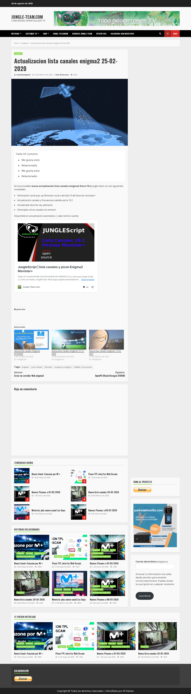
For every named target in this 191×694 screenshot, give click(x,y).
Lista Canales (37, 367)
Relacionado (29, 165)
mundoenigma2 (23, 75)
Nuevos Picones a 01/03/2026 (22, 494)
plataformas (40, 553)
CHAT (175, 33)
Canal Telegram (60, 33)
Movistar (48, 367)
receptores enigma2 (62, 367)
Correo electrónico (152, 561)
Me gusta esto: (31, 160)
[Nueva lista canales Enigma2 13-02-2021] (106, 340)
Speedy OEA (101, 33)
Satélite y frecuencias (83, 367)
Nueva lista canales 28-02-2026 (78, 494)
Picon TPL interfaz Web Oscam (78, 475)
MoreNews (112, 690)
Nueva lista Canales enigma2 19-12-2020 (68, 352)
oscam (66, 557)
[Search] (160, 33)
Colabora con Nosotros (122, 33)
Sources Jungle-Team (82, 33)
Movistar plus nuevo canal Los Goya (22, 512)
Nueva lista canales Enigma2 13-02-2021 (105, 352)
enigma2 (18, 54)
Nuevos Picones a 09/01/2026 (78, 512)
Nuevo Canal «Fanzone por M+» (22, 475)
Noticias (15, 33)
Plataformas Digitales (25, 557)
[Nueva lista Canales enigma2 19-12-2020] (69, 340)
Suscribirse (144, 595)
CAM (45, 33)
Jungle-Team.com (27, 17)
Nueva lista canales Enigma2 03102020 (27, 352)
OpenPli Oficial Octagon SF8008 (110, 374)
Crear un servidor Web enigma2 (29, 374)
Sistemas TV (31, 33)
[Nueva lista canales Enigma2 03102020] (31, 340)
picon (113, 550)
